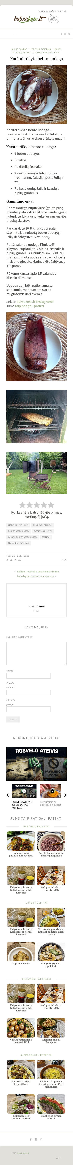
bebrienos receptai (42, 525)
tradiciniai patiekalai (19, 543)
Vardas (10, 670)
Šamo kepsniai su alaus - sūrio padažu (35, 576)
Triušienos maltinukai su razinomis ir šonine (37, 571)
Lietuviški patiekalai (41, 49)
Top (58, 1158)
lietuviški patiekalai (18, 525)
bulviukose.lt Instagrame (35, 301)
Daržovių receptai (36, 826)
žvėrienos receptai (43, 531)
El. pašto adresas (10, 685)
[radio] (22, 505)
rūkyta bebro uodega (18, 531)
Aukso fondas (19, 49)
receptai (46, 537)
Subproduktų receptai (47, 52)
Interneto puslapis (10, 702)
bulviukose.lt (23, 1153)
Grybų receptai (36, 902)
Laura (26, 556)
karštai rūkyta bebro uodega (22, 537)
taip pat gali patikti (29, 306)
